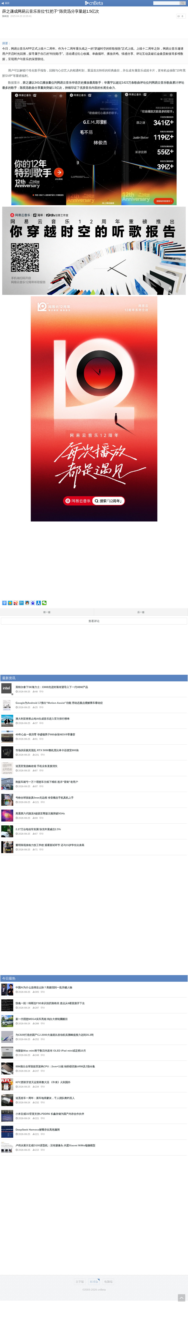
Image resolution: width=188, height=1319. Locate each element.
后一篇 (140, 612)
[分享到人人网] (38, 603)
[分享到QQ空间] (10, 603)
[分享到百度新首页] (33, 603)
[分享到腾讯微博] (21, 603)
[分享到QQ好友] (27, 603)
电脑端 (108, 1281)
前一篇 (46, 612)
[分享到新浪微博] (16, 603)
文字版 (80, 1281)
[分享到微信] (44, 603)
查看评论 (94, 621)
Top (181, 1298)
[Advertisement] (94, 28)
